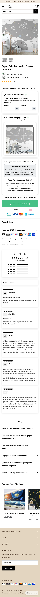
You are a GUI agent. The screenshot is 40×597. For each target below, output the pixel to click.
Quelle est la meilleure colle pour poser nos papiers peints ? (17, 464)
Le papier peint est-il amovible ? (14, 455)
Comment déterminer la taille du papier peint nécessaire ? (17, 437)
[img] (8, 289)
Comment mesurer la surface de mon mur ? (16, 447)
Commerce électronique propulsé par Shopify (15, 593)
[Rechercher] (35, 11)
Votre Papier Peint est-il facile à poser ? (17, 429)
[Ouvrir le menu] (3, 6)
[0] (36, 6)
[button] (7, 81)
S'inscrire (8, 568)
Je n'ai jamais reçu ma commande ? (15, 472)
